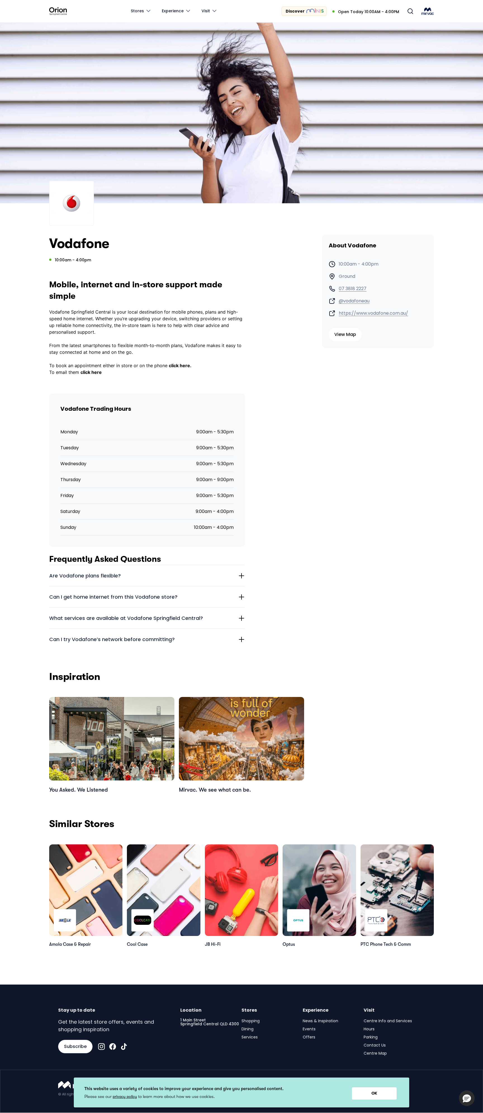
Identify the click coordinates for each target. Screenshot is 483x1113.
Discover (295, 11)
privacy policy (125, 1096)
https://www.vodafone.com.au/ (373, 313)
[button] (467, 1098)
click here (91, 372)
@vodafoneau (354, 301)
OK (374, 1093)
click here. (180, 365)
